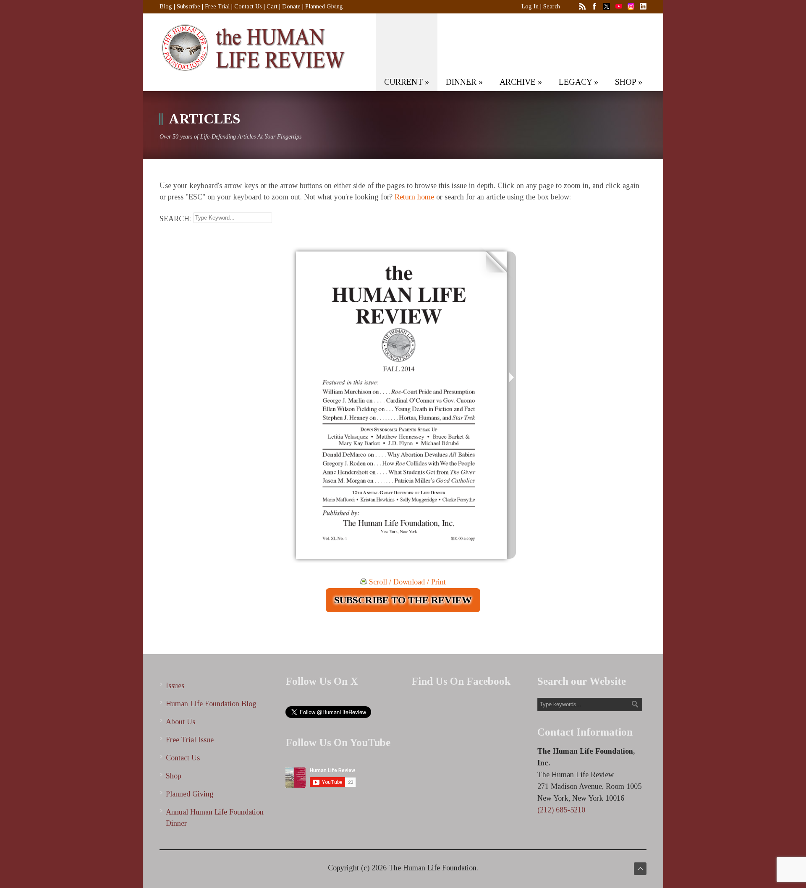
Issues (175, 685)
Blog (166, 6)
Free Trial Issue (190, 740)
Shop (173, 776)
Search (551, 6)
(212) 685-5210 (561, 810)
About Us (180, 722)
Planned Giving (324, 6)
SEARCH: (175, 219)
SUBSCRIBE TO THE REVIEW (403, 600)
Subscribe (188, 6)
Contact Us (248, 6)
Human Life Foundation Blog (211, 703)
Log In (530, 6)
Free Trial (217, 6)
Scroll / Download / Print (406, 582)
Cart (272, 6)
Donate (291, 6)
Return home (414, 197)
